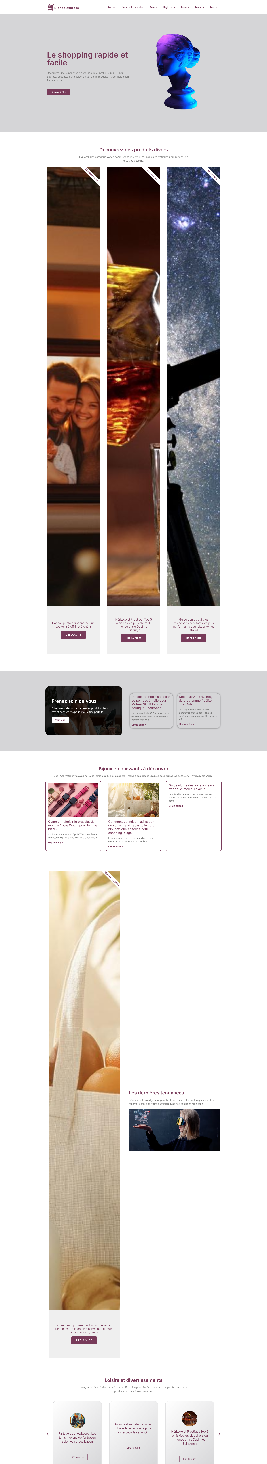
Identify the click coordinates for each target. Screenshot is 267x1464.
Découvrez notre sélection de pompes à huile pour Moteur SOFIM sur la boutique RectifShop (151, 702)
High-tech (169, 7)
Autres (111, 7)
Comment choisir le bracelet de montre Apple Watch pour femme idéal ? (72, 825)
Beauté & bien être (132, 7)
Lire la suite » (139, 724)
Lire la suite (73, 634)
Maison (199, 7)
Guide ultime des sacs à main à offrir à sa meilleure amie (192, 787)
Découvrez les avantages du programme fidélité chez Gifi (197, 700)
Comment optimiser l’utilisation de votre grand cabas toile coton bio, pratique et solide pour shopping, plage (132, 827)
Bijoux (153, 7)
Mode (213, 7)
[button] (47, 1434)
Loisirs (185, 7)
